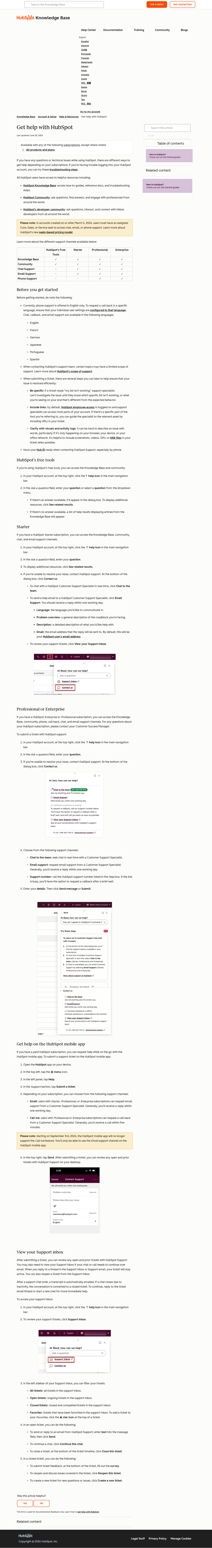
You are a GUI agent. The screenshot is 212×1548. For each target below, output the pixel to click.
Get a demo (156, 4)
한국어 (84, 95)
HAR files (115, 437)
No (41, 1503)
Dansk (84, 87)
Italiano (84, 66)
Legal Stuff (138, 1538)
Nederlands (86, 62)
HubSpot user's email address (61, 636)
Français (85, 58)
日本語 (84, 50)
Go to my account (90, 111)
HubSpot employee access (78, 407)
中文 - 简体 (86, 104)
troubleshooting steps (64, 169)
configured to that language (108, 310)
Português (86, 54)
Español (85, 41)
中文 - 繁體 (86, 83)
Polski (84, 70)
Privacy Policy (158, 1538)
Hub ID (41, 449)
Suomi (84, 79)
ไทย (83, 100)
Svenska (85, 75)
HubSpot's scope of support (74, 371)
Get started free (182, 4)
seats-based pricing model (56, 232)
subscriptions (72, 145)
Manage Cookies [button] (181, 1538)
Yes (25, 1503)
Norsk (84, 91)
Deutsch (85, 46)
